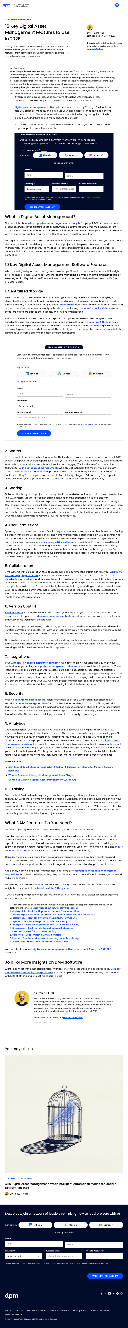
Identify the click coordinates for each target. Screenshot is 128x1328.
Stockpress (18, 928)
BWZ (35, 1319)
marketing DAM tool (99, 322)
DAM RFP (106, 949)
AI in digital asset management (38, 468)
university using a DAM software (55, 542)
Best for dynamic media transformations (52, 918)
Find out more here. (73, 1018)
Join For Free (97, 49)
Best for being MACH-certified (43, 935)
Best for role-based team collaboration (51, 928)
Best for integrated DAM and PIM (49, 941)
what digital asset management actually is (54, 223)
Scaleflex (17, 935)
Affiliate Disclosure (99, 1310)
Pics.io (16, 938)
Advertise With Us (13, 1314)
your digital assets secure (30, 700)
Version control (14, 612)
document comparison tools (54, 616)
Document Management (19, 20)
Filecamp (17, 931)
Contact (19, 1310)
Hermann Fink (44, 992)
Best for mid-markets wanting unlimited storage (51, 938)
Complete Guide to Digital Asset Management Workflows (42, 780)
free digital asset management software (51, 949)
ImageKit (17, 924)
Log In (44, 150)
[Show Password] (102, 189)
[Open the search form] (117, 5)
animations (67, 304)
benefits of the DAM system (53, 888)
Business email (60, 184)
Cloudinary (18, 918)
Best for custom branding (41, 931)
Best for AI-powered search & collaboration (53, 911)
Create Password (88, 184)
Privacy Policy (94, 197)
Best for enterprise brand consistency (45, 921)
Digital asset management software (36, 107)
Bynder (16, 921)
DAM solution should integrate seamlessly (36, 663)
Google (73, 155)
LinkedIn (47, 155)
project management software (58, 666)
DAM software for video (94, 308)
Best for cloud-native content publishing (71, 914)
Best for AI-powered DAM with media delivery (52, 924)
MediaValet (18, 911)
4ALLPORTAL (20, 941)
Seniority (29, 184)
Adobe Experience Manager (28, 914)
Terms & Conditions (59, 1310)
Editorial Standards (36, 1310)
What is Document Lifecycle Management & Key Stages (41, 775)
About (8, 1310)
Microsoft (99, 155)
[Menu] (123, 5)
